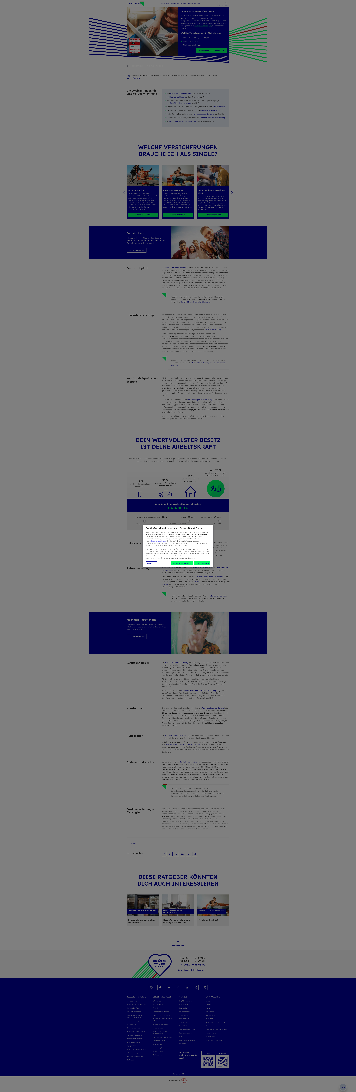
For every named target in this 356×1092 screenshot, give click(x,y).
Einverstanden (202, 563)
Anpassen (151, 563)
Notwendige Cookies (182, 563)
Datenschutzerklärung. (159, 541)
